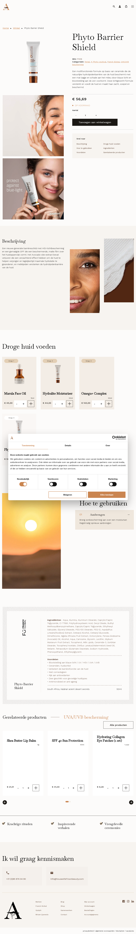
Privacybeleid (88, 931)
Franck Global (113, 62)
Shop (63, 906)
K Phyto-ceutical (98, 62)
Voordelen (81, 152)
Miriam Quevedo (42, 915)
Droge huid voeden (111, 144)
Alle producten (118, 725)
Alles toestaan (106, 495)
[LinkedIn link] (132, 911)
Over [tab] (108, 445)
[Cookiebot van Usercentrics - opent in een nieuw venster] (114, 438)
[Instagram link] (128, 911)
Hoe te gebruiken (84, 148)
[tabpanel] (23, 763)
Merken (39, 902)
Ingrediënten (108, 148)
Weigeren (67, 495)
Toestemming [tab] (28, 445)
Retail (87, 62)
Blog (62, 902)
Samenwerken (66, 910)
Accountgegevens (91, 915)
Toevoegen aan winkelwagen (95, 122)
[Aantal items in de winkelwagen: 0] (126, 6)
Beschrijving (81, 144)
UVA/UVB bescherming (86, 717)
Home (6, 28)
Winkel (16, 28)
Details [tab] (68, 445)
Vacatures (130, 931)
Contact (64, 915)
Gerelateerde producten (114, 152)
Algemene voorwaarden (104, 931)
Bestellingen (89, 910)
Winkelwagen (89, 906)
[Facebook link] (123, 911)
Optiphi (38, 910)
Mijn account (89, 902)
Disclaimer (120, 931)
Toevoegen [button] (31, 403)
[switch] (53, 484)
